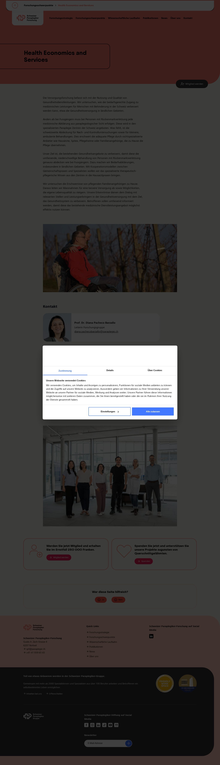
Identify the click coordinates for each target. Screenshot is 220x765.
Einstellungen (108, 411)
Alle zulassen (153, 411)
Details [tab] (110, 370)
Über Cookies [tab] (155, 370)
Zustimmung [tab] (65, 370)
